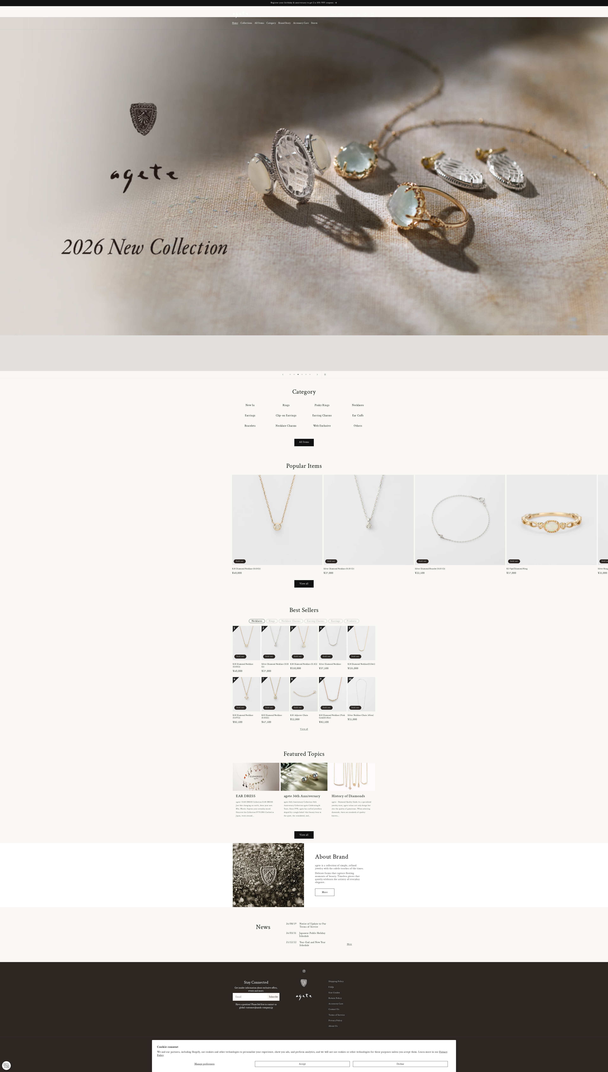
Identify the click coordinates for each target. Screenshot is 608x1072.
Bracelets (250, 426)
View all (304, 583)
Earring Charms (322, 415)
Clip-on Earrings (286, 415)
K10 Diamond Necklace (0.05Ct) (272, 716)
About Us (333, 1026)
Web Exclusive (322, 426)
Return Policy (335, 998)
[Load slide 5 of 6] (306, 374)
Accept (302, 1064)
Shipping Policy (336, 981)
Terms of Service (337, 1015)
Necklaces (358, 405)
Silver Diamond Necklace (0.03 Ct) (339, 569)
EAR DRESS (245, 796)
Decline (400, 1064)
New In (250, 405)
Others (358, 426)
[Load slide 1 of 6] (290, 374)
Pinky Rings (322, 405)
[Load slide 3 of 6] (298, 374)
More (325, 892)
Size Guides (334, 992)
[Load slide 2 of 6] (294, 374)
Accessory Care (336, 1003)
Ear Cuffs (357, 415)
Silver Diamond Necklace (330, 664)
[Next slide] (317, 374)
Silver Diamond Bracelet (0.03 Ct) (430, 569)
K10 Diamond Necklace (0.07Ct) (243, 716)
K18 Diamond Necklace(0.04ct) (361, 664)
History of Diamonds (348, 796)
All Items (304, 442)
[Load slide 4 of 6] (302, 374)
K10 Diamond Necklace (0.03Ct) (246, 569)
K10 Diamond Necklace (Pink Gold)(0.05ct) (332, 716)
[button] (246, 23)
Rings (286, 405)
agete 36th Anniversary (302, 796)
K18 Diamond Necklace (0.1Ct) (303, 664)
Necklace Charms (286, 426)
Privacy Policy (335, 1020)
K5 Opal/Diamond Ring (517, 569)
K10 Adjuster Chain (299, 715)
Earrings (250, 415)
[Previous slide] (282, 374)
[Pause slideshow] (325, 374)
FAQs (331, 987)
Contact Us (334, 1009)
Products (351, 621)
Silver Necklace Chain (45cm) (361, 715)
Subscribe (273, 996)
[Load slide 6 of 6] (310, 374)
